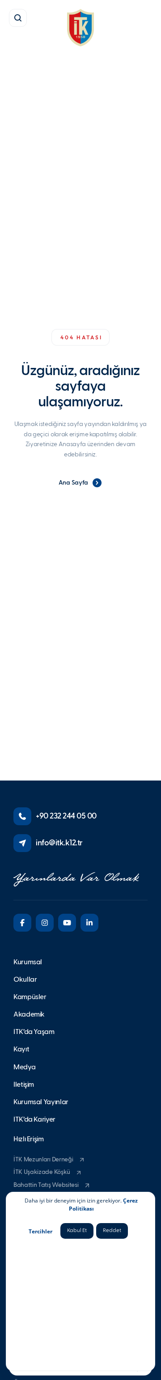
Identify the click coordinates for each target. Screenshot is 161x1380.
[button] (18, 18)
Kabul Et (77, 1230)
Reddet (112, 1230)
